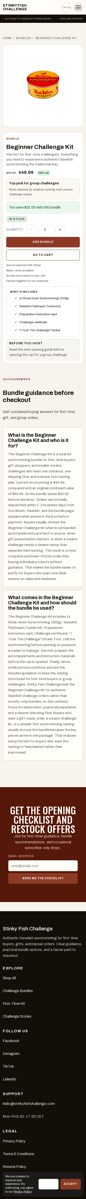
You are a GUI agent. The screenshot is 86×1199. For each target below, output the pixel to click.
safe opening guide (38, 349)
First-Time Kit (14, 1004)
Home (7, 38)
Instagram (11, 1054)
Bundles (23, 38)
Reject (48, 1184)
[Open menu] (78, 7)
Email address (21, 856)
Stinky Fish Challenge (15, 7)
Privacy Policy (14, 1141)
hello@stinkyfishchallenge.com (29, 1104)
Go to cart (43, 255)
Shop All (9, 978)
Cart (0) (66, 7)
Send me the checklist (43, 878)
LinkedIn (9, 1079)
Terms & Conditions (18, 1154)
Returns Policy (14, 1167)
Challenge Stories (17, 1016)
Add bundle (43, 242)
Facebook (11, 1041)
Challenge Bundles (18, 991)
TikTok (8, 1066)
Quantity (14, 229)
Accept (70, 1184)
